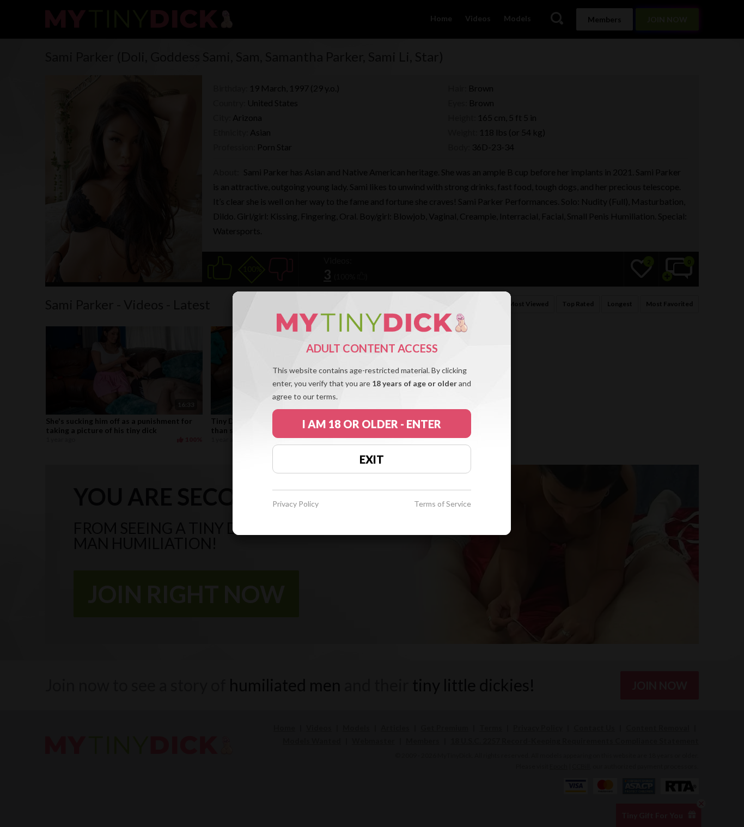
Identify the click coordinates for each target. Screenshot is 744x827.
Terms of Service (442, 504)
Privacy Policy (295, 504)
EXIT (371, 459)
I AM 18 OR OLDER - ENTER (371, 423)
